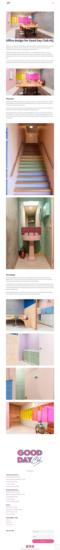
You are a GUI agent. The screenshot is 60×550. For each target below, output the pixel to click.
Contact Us (9, 522)
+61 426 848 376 (30, 471)
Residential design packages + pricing (15, 494)
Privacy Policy (9, 524)
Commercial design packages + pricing (15, 479)
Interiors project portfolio (12, 486)
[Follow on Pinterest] (33, 546)
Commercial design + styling (13, 477)
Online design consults (11, 481)
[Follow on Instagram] (30, 546)
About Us (8, 520)
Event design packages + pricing (14, 509)
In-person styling (10, 484)
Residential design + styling (13, 492)
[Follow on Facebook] (27, 546)
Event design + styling (11, 507)
